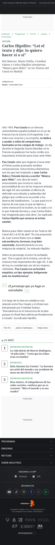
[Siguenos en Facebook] (31, 492)
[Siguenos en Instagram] (24, 492)
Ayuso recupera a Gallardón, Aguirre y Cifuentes (19, 3)
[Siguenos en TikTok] (16, 492)
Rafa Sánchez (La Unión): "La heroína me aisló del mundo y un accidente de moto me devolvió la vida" (31, 369)
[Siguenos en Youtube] (9, 492)
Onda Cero (42, 328)
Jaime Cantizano (24, 328)
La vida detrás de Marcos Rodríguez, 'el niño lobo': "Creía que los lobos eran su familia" (30, 353)
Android (22, 476)
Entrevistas (6, 37)
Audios (44, 34)
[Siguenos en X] (38, 492)
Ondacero (5, 34)
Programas (20, 34)
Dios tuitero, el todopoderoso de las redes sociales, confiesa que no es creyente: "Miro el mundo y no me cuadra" (30, 387)
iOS (38, 476)
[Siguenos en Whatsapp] (46, 492)
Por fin (33, 34)
